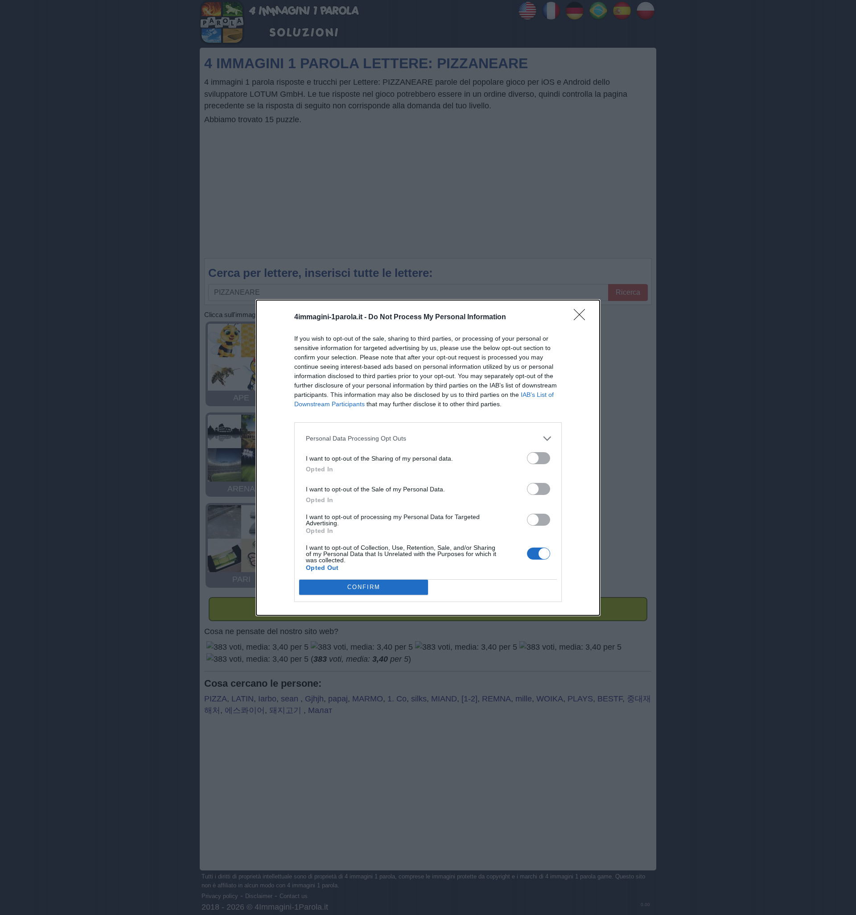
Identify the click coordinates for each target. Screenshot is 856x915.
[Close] (582, 317)
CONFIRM (363, 587)
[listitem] (428, 438)
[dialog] (428, 457)
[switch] (538, 458)
